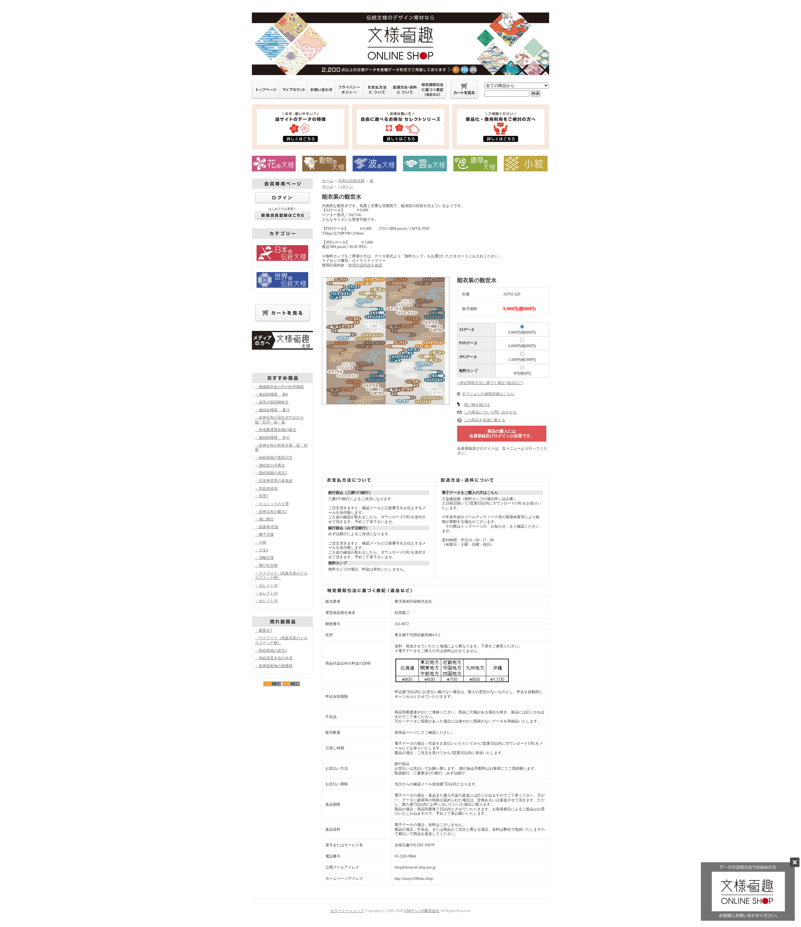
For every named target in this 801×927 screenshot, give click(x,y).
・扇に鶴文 (264, 519)
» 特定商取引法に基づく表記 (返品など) (490, 383)
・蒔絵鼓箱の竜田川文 (274, 457)
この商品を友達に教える (484, 420)
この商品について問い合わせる (490, 412)
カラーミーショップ (347, 911)
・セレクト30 (266, 585)
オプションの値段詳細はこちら (488, 394)
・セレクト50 (266, 601)
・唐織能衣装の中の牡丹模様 (279, 387)
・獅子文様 (264, 534)
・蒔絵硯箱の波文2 (271, 473)
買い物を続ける (477, 405)
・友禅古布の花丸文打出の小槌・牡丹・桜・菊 (279, 419)
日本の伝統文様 (351, 181)
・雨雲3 (261, 496)
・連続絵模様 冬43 (272, 437)
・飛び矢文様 (266, 565)
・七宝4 (261, 550)
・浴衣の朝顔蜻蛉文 (272, 402)
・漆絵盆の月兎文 (270, 465)
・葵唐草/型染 (266, 527)
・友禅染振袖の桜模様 (274, 666)
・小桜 (260, 542)
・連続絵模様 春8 (271, 394)
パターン (345, 186)
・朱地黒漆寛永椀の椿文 (275, 430)
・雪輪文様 (264, 557)
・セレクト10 (266, 593)
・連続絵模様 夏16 (272, 410)
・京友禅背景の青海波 (274, 481)
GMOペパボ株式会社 (421, 911)
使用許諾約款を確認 (365, 265)
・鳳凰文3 (263, 630)
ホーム (327, 181)
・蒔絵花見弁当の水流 (274, 658)
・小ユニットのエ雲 (272, 504)
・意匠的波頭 (266, 488)
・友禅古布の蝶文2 (271, 511)
